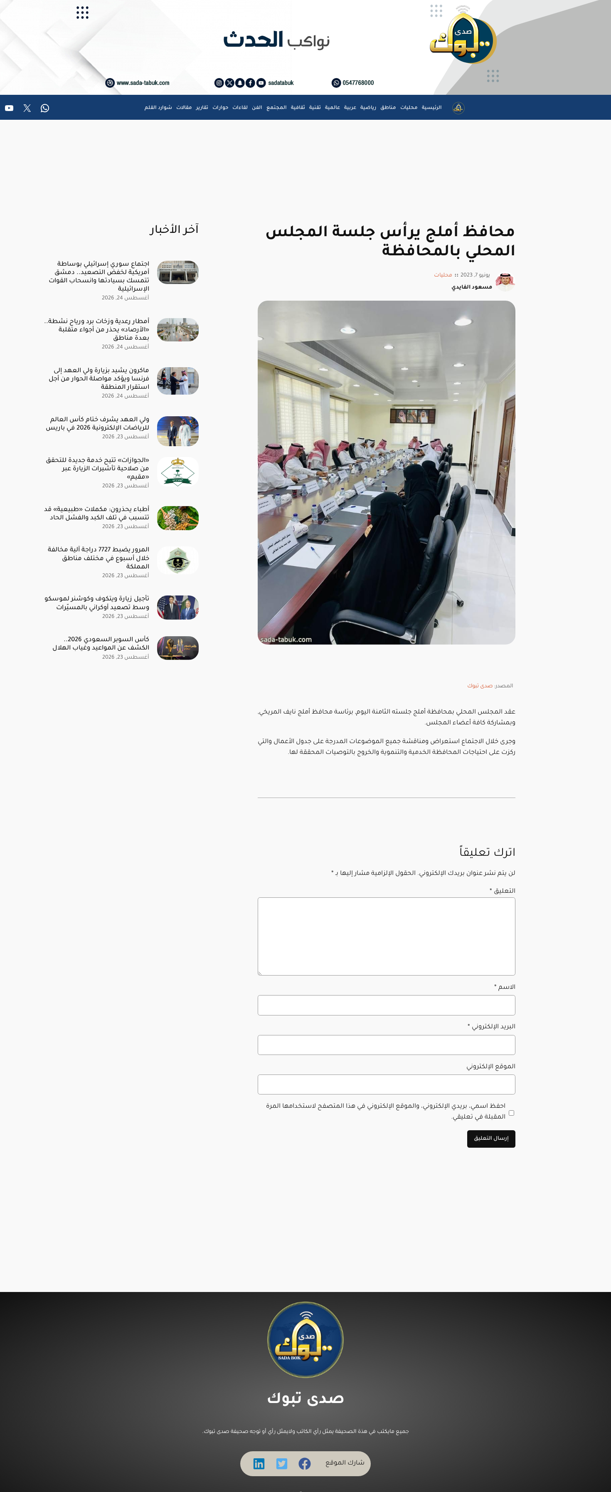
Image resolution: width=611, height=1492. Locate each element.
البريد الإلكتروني (491, 1027)
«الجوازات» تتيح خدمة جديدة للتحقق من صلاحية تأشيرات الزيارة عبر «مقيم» (97, 469)
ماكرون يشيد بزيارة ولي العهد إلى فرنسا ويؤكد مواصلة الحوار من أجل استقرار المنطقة (99, 379)
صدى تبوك (480, 686)
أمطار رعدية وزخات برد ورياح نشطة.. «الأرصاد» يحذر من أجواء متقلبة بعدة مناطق (96, 330)
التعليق (502, 891)
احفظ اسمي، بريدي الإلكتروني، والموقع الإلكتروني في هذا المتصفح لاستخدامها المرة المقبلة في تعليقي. (385, 1112)
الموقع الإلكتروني (490, 1067)
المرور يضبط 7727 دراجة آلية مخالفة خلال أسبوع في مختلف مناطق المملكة (98, 559)
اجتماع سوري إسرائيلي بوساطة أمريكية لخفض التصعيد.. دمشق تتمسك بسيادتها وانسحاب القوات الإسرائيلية (99, 277)
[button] (304, 1463)
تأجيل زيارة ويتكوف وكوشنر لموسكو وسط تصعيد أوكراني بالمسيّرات (96, 603)
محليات (443, 276)
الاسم (504, 987)
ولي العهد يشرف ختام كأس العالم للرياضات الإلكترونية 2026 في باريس (97, 424)
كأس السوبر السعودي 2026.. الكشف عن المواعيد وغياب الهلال (100, 644)
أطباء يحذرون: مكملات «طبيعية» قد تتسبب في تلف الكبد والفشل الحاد (96, 514)
